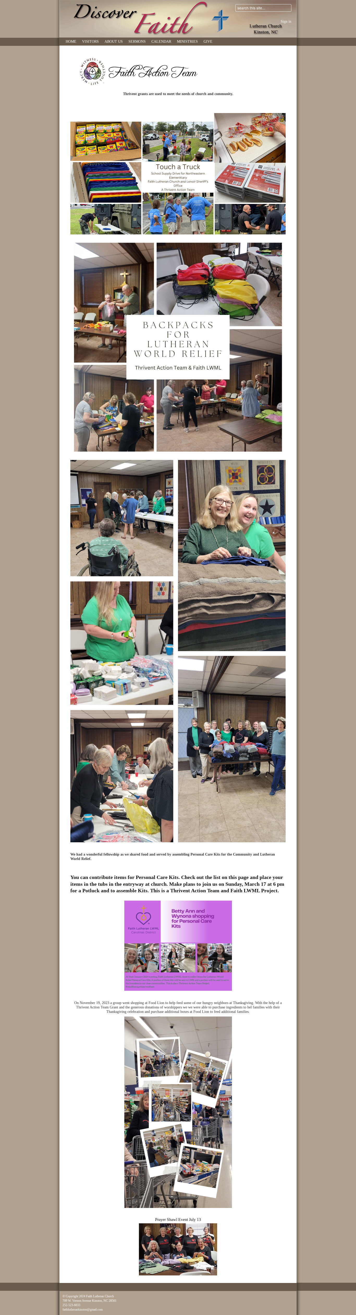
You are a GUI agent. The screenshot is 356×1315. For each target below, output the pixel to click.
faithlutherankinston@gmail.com (83, 1309)
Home (71, 41)
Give (208, 41)
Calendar (161, 41)
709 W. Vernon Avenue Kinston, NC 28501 (89, 1300)
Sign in (286, 21)
